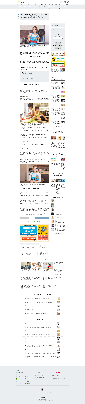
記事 (23, 11)
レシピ (37, 243)
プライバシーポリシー (61, 376)
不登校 (60, 42)
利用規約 (58, 375)
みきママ (28, 23)
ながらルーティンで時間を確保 (27, 76)
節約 (30, 243)
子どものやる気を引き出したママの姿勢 (28, 78)
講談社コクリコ (53, 186)
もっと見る (58, 126)
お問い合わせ (54, 375)
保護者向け (66, 4)
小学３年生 (33, 247)
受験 (27, 243)
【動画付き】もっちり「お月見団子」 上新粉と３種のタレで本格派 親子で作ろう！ (41, 253)
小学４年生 (38, 247)
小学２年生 (28, 247)
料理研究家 (22, 243)
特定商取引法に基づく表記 (55, 378)
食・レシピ (26, 11)
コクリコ (58, 193)
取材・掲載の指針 (62, 378)
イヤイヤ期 (61, 45)
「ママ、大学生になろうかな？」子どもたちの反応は (30, 75)
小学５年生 (43, 247)
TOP (21, 11)
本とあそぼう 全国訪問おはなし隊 (39, 377)
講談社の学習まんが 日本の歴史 (39, 375)
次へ (42, 218)
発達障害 (56, 42)
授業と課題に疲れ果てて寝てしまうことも (29, 80)
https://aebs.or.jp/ (42, 394)
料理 (33, 243)
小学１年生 (22, 247)
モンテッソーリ (58, 47)
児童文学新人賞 (58, 48)
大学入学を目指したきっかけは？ (27, 73)
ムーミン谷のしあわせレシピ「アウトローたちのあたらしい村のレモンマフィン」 (28, 253)
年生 (42, 4)
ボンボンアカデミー (37, 372)
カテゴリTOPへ (34, 254)
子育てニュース (56, 45)
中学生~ (63, 4)
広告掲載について (54, 376)
